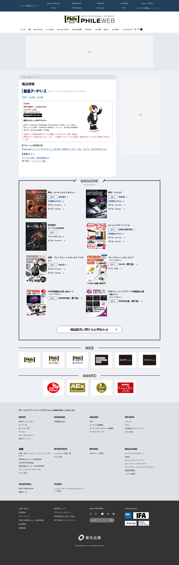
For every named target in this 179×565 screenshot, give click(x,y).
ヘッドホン (50, 29)
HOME (24, 77)
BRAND (94, 449)
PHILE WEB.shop (55, 236)
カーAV (98, 29)
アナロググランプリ (97, 431)
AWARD (94, 417)
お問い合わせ (24, 508)
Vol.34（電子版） (127, 264)
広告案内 (22, 512)
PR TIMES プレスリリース (64, 520)
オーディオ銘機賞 (96, 425)
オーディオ (38, 29)
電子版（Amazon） (55, 205)
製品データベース (33, 77)
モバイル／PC (24, 428)
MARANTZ (77, 3)
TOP (24, 97)
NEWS (22, 417)
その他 (31, 97)
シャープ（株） (39, 160)
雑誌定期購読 (130, 470)
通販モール (23, 492)
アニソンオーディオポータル (30, 469)
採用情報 (22, 528)
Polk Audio (77, 8)
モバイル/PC (77, 29)
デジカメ (88, 29)
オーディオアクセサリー (134, 453)
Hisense (100, 8)
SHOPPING (25, 484)
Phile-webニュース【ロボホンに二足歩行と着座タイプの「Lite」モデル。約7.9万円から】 (64, 149)
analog (127, 456)
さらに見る (129, 431)
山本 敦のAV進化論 (26, 462)
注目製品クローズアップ (134, 428)
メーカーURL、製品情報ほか (35, 157)
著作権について (60, 508)
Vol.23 (61, 264)
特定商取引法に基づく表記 (64, 516)
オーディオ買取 (148, 8)
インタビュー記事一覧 (62, 453)
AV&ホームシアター (26, 421)
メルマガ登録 (130, 473)
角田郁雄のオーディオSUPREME (31, 466)
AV (30, 29)
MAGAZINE (89, 180)
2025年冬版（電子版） (69, 298)
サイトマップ (24, 516)
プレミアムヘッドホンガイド (136, 463)
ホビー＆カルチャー (26, 435)
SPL (124, 8)
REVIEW (129, 417)
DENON (100, 3)
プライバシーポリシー (62, 512)
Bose (53, 8)
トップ (22, 29)
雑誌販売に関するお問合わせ (89, 329)
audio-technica (53, 3)
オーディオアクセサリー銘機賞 (101, 428)
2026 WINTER (125, 229)
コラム (127, 425)
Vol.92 (122, 196)
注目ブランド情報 (96, 453)
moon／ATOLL (148, 3)
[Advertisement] (67, 168)
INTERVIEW (60, 449)
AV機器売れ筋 (59, 421)
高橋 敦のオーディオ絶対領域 (30, 459)
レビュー (128, 421)
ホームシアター (63, 29)
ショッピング (127, 29)
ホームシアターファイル (134, 460)
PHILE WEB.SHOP (26, 488)
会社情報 (22, 524)
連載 (21, 449)
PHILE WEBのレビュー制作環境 (31, 520)
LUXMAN (124, 3)
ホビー (106, 29)
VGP (91, 421)
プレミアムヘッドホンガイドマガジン (139, 467)
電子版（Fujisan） (55, 208)
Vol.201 (62, 196)
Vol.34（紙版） (114, 268)
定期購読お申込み (55, 201)
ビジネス (115, 29)
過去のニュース (25, 438)
